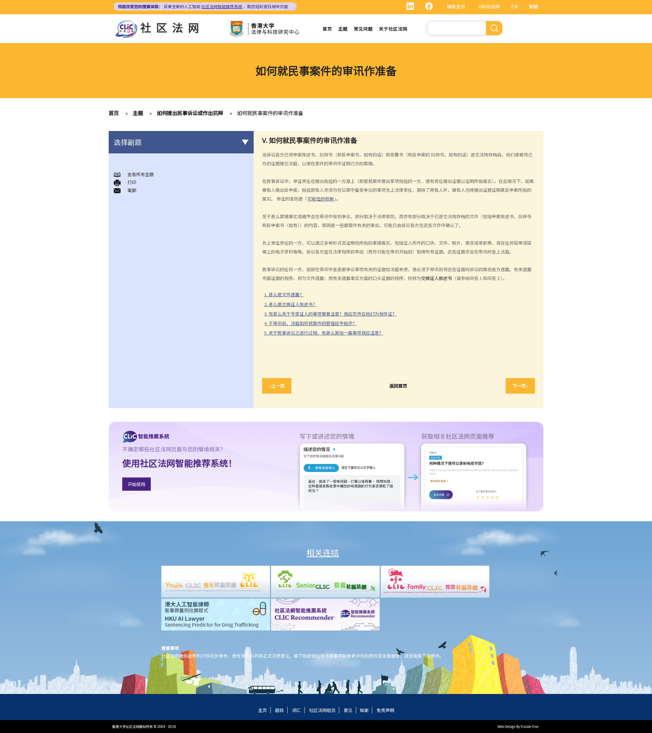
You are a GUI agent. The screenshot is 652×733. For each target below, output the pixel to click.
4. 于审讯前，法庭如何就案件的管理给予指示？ (310, 323)
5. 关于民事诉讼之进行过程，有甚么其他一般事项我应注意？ (323, 333)
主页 (262, 710)
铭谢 (364, 710)
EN (514, 6)
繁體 (533, 6)
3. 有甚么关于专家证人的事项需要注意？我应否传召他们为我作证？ (330, 314)
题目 (279, 710)
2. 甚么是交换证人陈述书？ (290, 304)
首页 (327, 28)
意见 (348, 710)
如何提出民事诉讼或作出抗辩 (190, 112)
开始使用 (136, 484)
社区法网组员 (322, 710)
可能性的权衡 (320, 198)
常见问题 (363, 28)
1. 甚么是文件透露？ (284, 294)
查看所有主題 (140, 174)
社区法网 (172, 27)
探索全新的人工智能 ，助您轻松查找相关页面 (203, 6)
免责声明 (385, 710)
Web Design (506, 726)
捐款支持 (456, 6)
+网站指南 (489, 6)
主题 (343, 28)
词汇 (296, 710)
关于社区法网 (393, 28)
